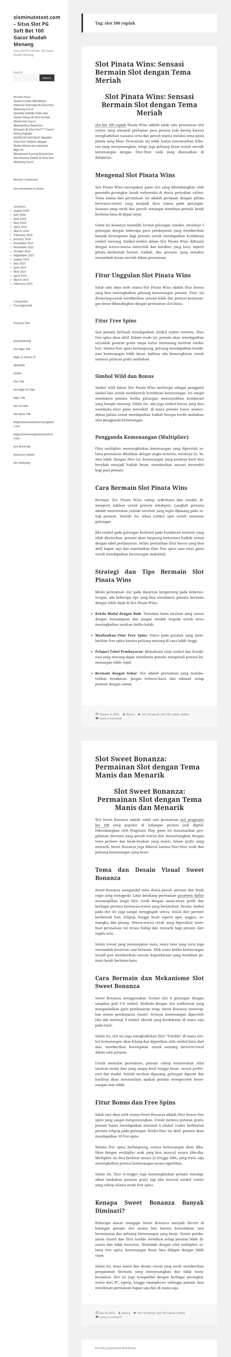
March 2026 (21, 231)
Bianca (130, 714)
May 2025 (20, 271)
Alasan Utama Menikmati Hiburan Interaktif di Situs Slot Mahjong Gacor (33, 105)
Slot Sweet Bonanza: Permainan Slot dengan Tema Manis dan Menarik (147, 767)
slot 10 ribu (21, 406)
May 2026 (20, 223)
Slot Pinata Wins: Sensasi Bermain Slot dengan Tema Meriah (143, 72)
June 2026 (20, 219)
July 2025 (20, 263)
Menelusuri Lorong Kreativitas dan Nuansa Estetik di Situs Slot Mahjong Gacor (34, 158)
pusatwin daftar (191, 895)
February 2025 (23, 284)
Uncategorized (23, 305)
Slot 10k (19, 381)
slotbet (185, 714)
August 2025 (21, 259)
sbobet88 (19, 365)
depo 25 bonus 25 (25, 357)
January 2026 (22, 239)
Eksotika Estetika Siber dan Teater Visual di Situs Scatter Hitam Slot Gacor (32, 117)
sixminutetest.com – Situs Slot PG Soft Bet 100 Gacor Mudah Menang (37, 30)
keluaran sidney (24, 454)
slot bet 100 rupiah (110, 125)
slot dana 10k (22, 414)
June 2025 (20, 267)
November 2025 (24, 247)
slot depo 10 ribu (24, 389)
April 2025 (20, 276)
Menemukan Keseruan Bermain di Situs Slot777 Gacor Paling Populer (34, 129)
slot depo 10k (22, 349)
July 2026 (20, 215)
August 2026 (21, 211)
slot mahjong (22, 463)
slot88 (17, 373)
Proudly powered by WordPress (115, 1348)
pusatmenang (22, 341)
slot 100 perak (150, 714)
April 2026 (20, 227)
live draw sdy (22, 446)
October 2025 (22, 251)
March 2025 (21, 280)
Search (18, 72)
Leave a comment (110, 718)
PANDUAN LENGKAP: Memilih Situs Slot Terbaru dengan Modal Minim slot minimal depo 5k (33, 144)
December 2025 (23, 243)
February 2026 (23, 235)
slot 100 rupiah (170, 714)
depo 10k (19, 398)
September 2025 (24, 255)
